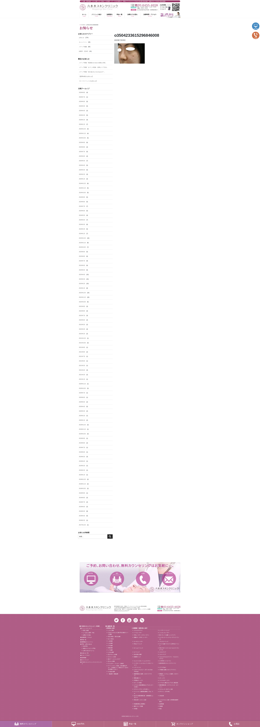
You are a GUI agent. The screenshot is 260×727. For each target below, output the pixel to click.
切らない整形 (111, 661)
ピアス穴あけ (162, 667)
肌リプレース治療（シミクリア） (167, 635)
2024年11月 (82, 188)
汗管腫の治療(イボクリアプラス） (168, 669)
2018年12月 (82, 479)
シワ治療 (110, 650)
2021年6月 (82, 361)
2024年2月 (82, 229)
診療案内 (110, 15)
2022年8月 (82, 311)
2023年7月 (82, 261)
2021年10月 (82, 343)
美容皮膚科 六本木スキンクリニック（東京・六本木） (99, 7)
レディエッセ (137, 667)
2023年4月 (82, 274)
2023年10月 (82, 247)
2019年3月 (82, 465)
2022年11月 (82, 297)
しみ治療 (110, 643)
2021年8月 (82, 352)
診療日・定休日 (83, 51)
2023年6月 (82, 265)
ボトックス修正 (138, 682)
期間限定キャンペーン (87, 642)
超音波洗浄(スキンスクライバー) (167, 663)
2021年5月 (82, 365)
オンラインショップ (184, 724)
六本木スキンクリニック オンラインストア (92, 663)
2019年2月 (82, 470)
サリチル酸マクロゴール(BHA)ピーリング (169, 644)
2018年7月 (82, 502)
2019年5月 (82, 456)
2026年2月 (82, 120)
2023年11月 (82, 242)
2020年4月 (82, 406)
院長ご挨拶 (86, 630)
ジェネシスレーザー (164, 632)
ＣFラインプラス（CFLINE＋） (142, 689)
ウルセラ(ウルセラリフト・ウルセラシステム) (169, 657)
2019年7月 (82, 447)
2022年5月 (82, 324)
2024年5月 (82, 215)
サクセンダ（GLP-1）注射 (166, 689)
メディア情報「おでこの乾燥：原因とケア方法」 (93, 67)
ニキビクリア (162, 652)
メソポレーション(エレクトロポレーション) (143, 664)
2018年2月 (82, 520)
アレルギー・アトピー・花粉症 (116, 663)
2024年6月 (82, 210)
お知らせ (81, 37)
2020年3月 (82, 411)
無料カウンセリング (117, 574)
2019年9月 (82, 438)
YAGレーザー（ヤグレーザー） (142, 635)
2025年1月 (82, 179)
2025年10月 (82, 138)
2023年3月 (82, 279)
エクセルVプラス (138, 630)
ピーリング (137, 652)
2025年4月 (82, 165)
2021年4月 (82, 370)
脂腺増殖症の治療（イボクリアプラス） (143, 674)
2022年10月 (82, 302)
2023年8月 (82, 256)
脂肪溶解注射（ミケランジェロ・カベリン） (168, 685)
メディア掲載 (83, 46)
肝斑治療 (110, 647)
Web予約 (90, 573)
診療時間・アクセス (150, 15)
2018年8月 (82, 497)
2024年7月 (82, 206)
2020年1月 (82, 420)
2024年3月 (82, 224)
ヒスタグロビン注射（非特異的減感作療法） (168, 700)
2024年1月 (82, 233)
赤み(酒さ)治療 (137, 654)
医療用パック (137, 656)
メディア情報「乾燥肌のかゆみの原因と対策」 (93, 62)
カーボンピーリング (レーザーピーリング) (169, 638)
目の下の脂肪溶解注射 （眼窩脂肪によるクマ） (143, 696)
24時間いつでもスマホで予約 (169, 7)
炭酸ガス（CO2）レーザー (140, 637)
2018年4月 (82, 516)
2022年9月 (82, 306)
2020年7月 (82, 393)
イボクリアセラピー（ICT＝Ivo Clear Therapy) (143, 670)
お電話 (143, 573)
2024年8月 (82, 201)
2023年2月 (82, 283)
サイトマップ (85, 659)
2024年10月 (82, 192)
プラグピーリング (163, 641)
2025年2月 (82, 174)
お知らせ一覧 (85, 653)
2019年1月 (82, 475)
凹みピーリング (138, 643)
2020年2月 (82, 415)
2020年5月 (82, 402)
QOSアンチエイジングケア (121, 610)
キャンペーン (83, 42)
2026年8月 (82, 92)
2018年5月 (82, 511)
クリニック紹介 (97, 15)
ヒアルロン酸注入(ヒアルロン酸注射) (168, 682)
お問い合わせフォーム (88, 650)
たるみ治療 (111, 652)
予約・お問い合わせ (87, 644)
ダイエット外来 (112, 656)
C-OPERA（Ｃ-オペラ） (165, 660)
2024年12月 (82, 183)
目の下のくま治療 (112, 654)
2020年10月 (82, 388)
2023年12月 (82, 238)
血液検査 (161, 703)
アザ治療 (110, 645)
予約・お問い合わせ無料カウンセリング (167, 15)
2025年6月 (82, 156)
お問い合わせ (169, 573)
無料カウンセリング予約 (89, 648)
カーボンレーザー (138, 641)
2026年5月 (82, 106)
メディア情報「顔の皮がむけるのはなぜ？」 (92, 72)
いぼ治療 (110, 641)
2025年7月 (82, 151)
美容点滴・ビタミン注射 (140, 699)
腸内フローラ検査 (138, 706)
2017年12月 (82, 525)
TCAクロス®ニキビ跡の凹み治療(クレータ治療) (118, 633)
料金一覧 (119, 15)
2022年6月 (82, 320)
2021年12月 (82, 338)
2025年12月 (82, 129)
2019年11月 (82, 429)
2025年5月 (82, 160)
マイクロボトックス (164, 680)
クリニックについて (87, 628)
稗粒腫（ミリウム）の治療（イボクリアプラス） (168, 674)
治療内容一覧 (111, 626)
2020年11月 (82, 384)
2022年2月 (82, 333)
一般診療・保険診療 (113, 673)
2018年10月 (82, 488)
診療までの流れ (133, 15)
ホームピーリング (138, 648)
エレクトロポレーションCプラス (142, 660)
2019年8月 (82, 443)
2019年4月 (82, 461)
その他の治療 (111, 671)
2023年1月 (82, 288)
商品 (160, 708)
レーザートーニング (164, 630)
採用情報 (84, 657)
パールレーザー (138, 632)
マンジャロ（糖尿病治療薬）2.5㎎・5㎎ (143, 692)
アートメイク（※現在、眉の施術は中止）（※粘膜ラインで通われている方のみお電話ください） (118, 667)
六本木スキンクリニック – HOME (90, 626)
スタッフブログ (86, 655)
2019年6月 (82, 452)
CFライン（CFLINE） (164, 691)
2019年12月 (82, 425)
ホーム (84, 15)
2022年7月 (82, 315)
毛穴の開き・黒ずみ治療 (114, 636)
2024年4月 (82, 220)
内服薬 (161, 706)
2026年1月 (82, 124)
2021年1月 (82, 379)
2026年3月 (82, 115)
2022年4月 (82, 329)
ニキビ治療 (111, 630)
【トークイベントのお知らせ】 (88, 81)
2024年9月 (82, 197)
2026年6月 (82, 101)
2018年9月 (82, 493)
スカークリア (162, 654)
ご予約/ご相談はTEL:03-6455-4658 (144, 5)
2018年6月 (82, 506)
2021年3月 (82, 374)
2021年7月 (82, 356)
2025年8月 (82, 147)
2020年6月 (82, 397)
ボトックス (162, 678)
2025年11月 (82, 133)
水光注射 (161, 695)
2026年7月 (82, 97)
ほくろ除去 (111, 638)
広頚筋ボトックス (138, 680)
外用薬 (135, 708)
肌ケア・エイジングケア (114, 659)
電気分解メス (137, 678)
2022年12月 (82, 292)
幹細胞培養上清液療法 (139, 703)
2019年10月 (82, 434)
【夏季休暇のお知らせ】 (86, 76)
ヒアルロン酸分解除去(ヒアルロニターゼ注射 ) (143, 685)
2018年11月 (82, 484)
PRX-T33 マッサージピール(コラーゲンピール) (169, 648)
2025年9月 (82, 142)
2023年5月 (82, 270)
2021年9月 (82, 347)
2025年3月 (82, 170)
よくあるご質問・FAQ (88, 632)
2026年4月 (82, 110)
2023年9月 (82, 251)
